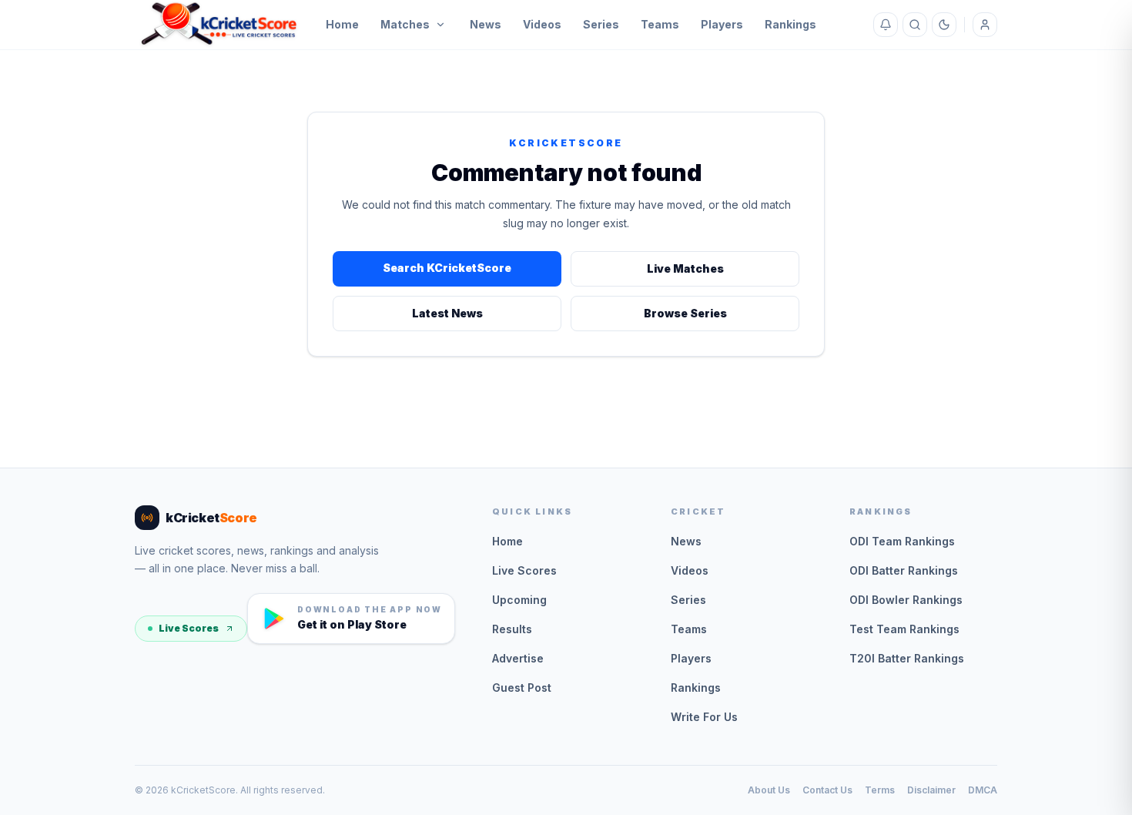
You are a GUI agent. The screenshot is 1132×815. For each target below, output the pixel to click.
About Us (769, 790)
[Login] (985, 24)
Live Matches (685, 268)
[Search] (915, 24)
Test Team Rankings (904, 629)
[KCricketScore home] (219, 24)
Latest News (447, 313)
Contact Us (827, 790)
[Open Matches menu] (440, 24)
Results (512, 629)
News (485, 24)
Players (722, 24)
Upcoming (519, 599)
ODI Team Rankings (902, 541)
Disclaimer (931, 790)
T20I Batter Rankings (906, 658)
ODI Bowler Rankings (906, 599)
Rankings (790, 24)
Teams (660, 24)
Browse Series (685, 313)
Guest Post (521, 687)
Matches (405, 24)
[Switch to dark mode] (944, 24)
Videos (542, 24)
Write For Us (704, 716)
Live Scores (189, 628)
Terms (880, 790)
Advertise (518, 658)
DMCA (982, 790)
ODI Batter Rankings (903, 570)
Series (601, 24)
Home (342, 24)
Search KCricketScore (447, 267)
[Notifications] (885, 24)
